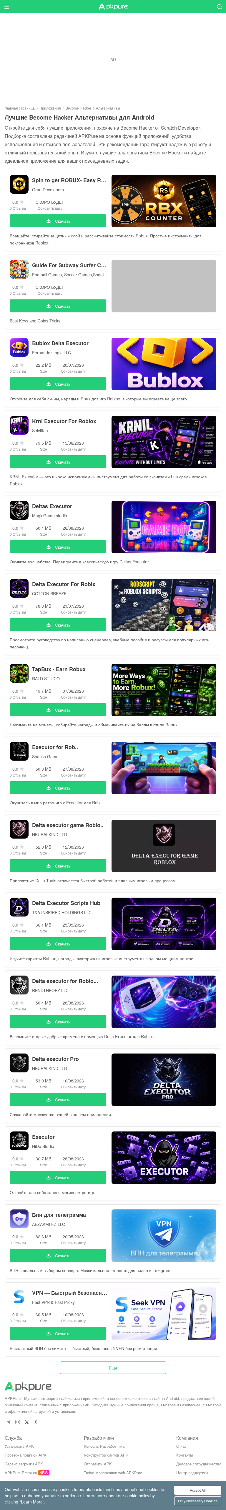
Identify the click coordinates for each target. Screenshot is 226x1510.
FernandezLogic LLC (51, 353)
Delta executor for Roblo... (65, 981)
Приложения (50, 107)
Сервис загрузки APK (24, 1464)
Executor (43, 1137)
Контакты (184, 1455)
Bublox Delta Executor (60, 343)
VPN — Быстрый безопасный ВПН (70, 1293)
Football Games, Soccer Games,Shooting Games (70, 275)
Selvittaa (40, 430)
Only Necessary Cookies (197, 1500)
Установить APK (19, 1446)
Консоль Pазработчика (104, 1446)
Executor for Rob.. (55, 747)
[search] (219, 6)
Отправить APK (98, 1464)
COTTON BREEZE (49, 593)
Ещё (113, 1368)
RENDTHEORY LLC (50, 990)
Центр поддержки (192, 1472)
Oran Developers (48, 190)
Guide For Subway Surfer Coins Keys (70, 265)
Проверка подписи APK (25, 1455)
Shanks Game (45, 756)
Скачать (62, 221)
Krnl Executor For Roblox (64, 421)
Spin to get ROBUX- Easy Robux (70, 180)
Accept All (198, 1490)
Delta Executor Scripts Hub (66, 903)
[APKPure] (113, 6)
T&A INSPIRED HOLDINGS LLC (62, 912)
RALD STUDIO (46, 678)
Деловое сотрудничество (198, 1464)
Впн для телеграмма (59, 1215)
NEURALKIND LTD (49, 834)
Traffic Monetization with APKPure (113, 1472)
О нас (181, 1446)
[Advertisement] (113, 59)
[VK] (26, 1422)
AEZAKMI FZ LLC (48, 1224)
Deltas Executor (52, 506)
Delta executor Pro (55, 1059)
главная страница (20, 107)
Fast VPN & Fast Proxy (53, 1302)
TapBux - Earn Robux (59, 669)
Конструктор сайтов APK (106, 1455)
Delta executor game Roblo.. (67, 825)
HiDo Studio (43, 1146)
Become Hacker (78, 107)
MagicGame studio (49, 515)
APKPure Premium (21, 1472)
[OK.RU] (35, 1422)
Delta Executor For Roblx (63, 584)
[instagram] (17, 1422)
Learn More (32, 1502)
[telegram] (8, 1422)
